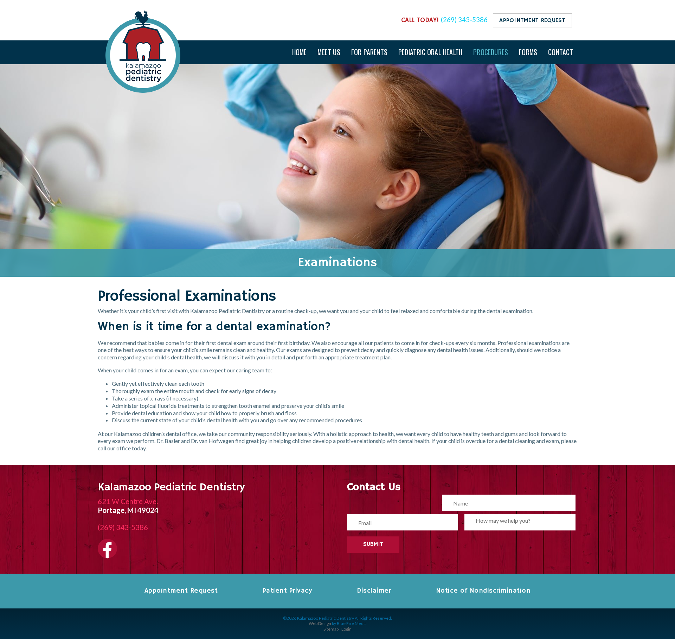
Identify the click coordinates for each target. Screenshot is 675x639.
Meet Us (328, 52)
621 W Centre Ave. (128, 501)
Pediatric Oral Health (430, 52)
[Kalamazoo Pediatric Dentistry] (142, 90)
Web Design (320, 623)
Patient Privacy (287, 591)
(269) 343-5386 (464, 20)
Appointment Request (181, 591)
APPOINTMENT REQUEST (532, 20)
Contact (560, 52)
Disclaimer (374, 591)
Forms (528, 52)
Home (299, 52)
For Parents (369, 52)
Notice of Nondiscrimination (483, 591)
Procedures (490, 52)
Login (346, 629)
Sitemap (331, 629)
